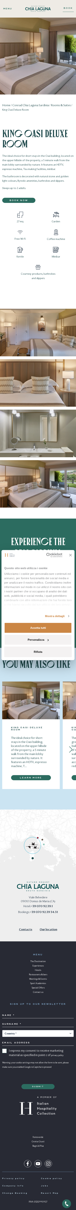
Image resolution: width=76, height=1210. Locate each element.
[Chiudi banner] (70, 555)
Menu (7, 9)
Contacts (25, 929)
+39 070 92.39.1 (42, 906)
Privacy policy (13, 1178)
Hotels (38, 970)
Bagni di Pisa (38, 1146)
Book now (19, 200)
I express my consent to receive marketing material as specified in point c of (36, 1053)
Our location (48, 929)
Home (6, 105)
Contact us (38, 992)
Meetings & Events (38, 979)
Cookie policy (51, 1178)
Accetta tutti (38, 627)
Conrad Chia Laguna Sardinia (30, 105)
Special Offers (38, 988)
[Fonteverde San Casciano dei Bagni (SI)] (44, 844)
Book (68, 8)
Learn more (31, 778)
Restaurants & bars (38, 975)
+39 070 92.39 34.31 (44, 912)
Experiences (38, 966)
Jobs (44, 1186)
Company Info (13, 1186)
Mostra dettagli (55, 616)
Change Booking (14, 1193)
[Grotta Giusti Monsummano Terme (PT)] (42, 839)
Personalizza (36, 639)
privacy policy (57, 1055)
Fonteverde (38, 1137)
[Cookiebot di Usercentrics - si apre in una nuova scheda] (47, 555)
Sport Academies (38, 983)
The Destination (38, 961)
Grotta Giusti (38, 1142)
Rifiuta (38, 651)
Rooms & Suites (61, 105)
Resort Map (50, 1193)
